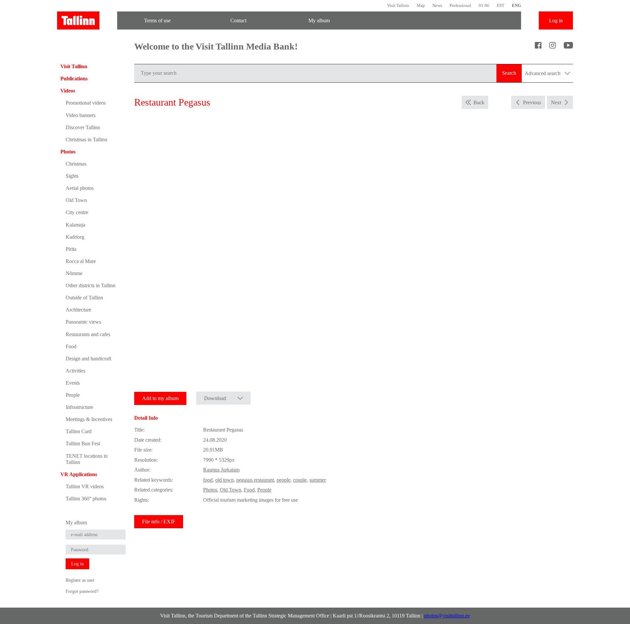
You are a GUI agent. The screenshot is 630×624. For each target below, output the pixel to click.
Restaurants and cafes (88, 334)
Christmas (76, 164)
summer (317, 480)
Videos (67, 90)
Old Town (76, 200)
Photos (67, 151)
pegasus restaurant (255, 480)
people (283, 480)
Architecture (78, 309)
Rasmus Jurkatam (221, 470)
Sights (72, 176)
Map (421, 5)
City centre (77, 212)
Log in (556, 20)
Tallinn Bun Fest (83, 443)
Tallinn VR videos (85, 486)
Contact (238, 20)
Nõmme (74, 273)
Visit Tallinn (398, 5)
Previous (532, 102)
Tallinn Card (79, 431)
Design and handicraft (88, 358)
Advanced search (543, 73)
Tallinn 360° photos (86, 498)
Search (509, 73)
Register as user (80, 580)
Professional (460, 5)
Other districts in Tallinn (91, 285)
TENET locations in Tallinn (87, 459)
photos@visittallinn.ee (447, 615)
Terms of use (157, 20)
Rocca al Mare (81, 261)
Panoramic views (83, 322)
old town (224, 480)
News (437, 5)
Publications (74, 78)
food (208, 480)
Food (71, 346)
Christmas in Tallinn (86, 139)
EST (500, 5)
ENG (516, 5)
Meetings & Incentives (89, 419)
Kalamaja (75, 225)
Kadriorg (75, 237)
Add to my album (160, 398)
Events (73, 383)
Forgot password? (82, 591)
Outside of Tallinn (84, 297)
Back (478, 102)
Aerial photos (80, 188)
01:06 (484, 5)
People (73, 395)
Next (556, 102)
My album (319, 20)
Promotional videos (86, 103)
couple (300, 480)
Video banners (80, 115)
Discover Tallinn (83, 127)
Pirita (71, 249)
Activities (75, 370)
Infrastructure (79, 407)
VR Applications (78, 474)
